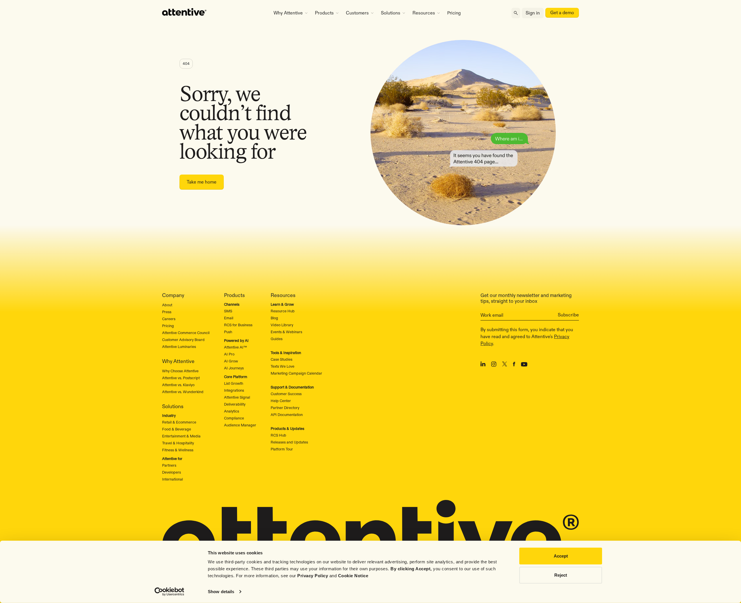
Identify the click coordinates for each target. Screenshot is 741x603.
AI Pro (229, 354)
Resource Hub (283, 311)
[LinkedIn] (482, 365)
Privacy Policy (312, 575)
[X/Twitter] (504, 365)
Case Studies (281, 359)
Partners (169, 465)
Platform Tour (282, 449)
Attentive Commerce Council (186, 332)
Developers (171, 472)
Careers (168, 318)
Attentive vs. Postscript (181, 377)
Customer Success (286, 393)
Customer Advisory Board (183, 339)
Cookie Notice (353, 575)
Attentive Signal (237, 397)
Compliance (234, 418)
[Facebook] (514, 365)
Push (228, 331)
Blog (274, 318)
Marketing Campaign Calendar (296, 373)
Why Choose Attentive (180, 371)
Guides (277, 338)
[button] (290, 13)
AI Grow (231, 361)
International (172, 479)
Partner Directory (285, 407)
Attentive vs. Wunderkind (182, 391)
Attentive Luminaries (179, 346)
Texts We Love (282, 366)
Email (228, 318)
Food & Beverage (176, 429)
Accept (561, 555)
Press (166, 311)
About (167, 305)
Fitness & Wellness (177, 450)
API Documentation (287, 414)
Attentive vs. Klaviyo (178, 384)
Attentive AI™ (235, 347)
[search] (515, 13)
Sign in (533, 13)
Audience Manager (240, 425)
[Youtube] (524, 365)
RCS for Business (238, 324)
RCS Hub (278, 435)
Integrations (234, 390)
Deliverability (234, 404)
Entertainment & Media (181, 436)
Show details (221, 591)
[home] (212, 13)
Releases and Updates (289, 442)
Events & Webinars (286, 331)
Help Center (281, 400)
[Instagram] (493, 365)
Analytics (231, 411)
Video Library (282, 324)
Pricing (454, 13)
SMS (228, 311)
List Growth (233, 383)
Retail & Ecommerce (179, 422)
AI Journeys (234, 368)
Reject (560, 574)
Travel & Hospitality (178, 443)
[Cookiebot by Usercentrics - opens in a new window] (169, 591)
